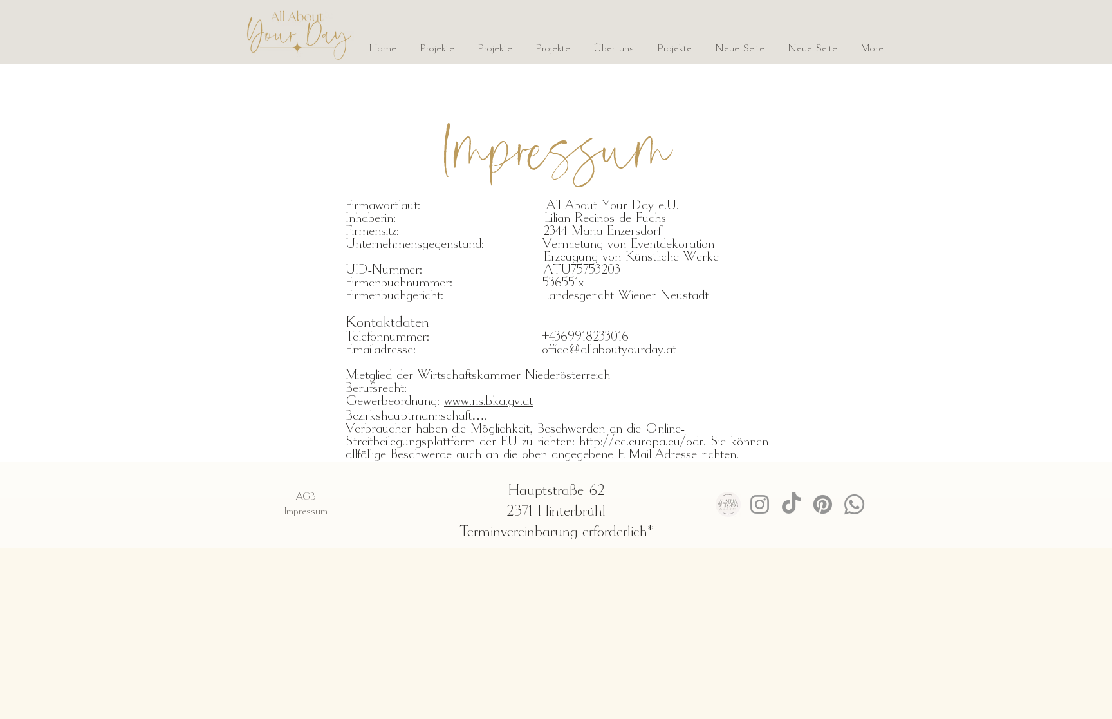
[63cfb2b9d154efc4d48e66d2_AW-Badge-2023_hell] (728, 504)
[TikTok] (791, 504)
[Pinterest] (822, 504)
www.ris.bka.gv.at (488, 401)
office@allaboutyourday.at (609, 350)
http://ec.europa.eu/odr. (642, 442)
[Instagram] (759, 504)
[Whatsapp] (854, 504)
